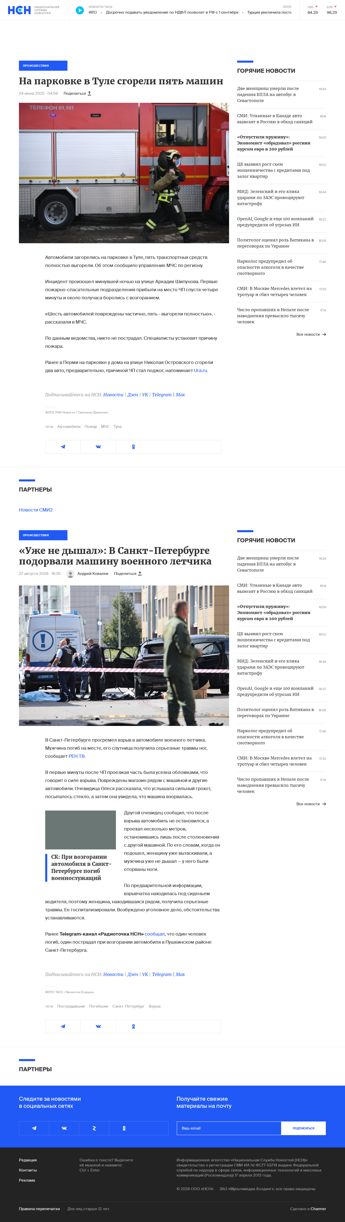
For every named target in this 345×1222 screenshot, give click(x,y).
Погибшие (98, 1006)
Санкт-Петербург (128, 1006)
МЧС (105, 426)
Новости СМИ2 (36, 510)
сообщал (155, 934)
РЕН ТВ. (77, 756)
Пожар (91, 426)
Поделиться (75, 93)
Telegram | (164, 395)
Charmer (318, 1208)
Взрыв (155, 1006)
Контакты (28, 1170)
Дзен (133, 395)
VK (145, 395)
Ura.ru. (201, 371)
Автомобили (69, 426)
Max (180, 395)
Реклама (27, 1180)
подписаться (303, 1128)
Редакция (28, 1160)
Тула (117, 426)
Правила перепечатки (39, 1208)
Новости (113, 395)
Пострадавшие (71, 1006)
